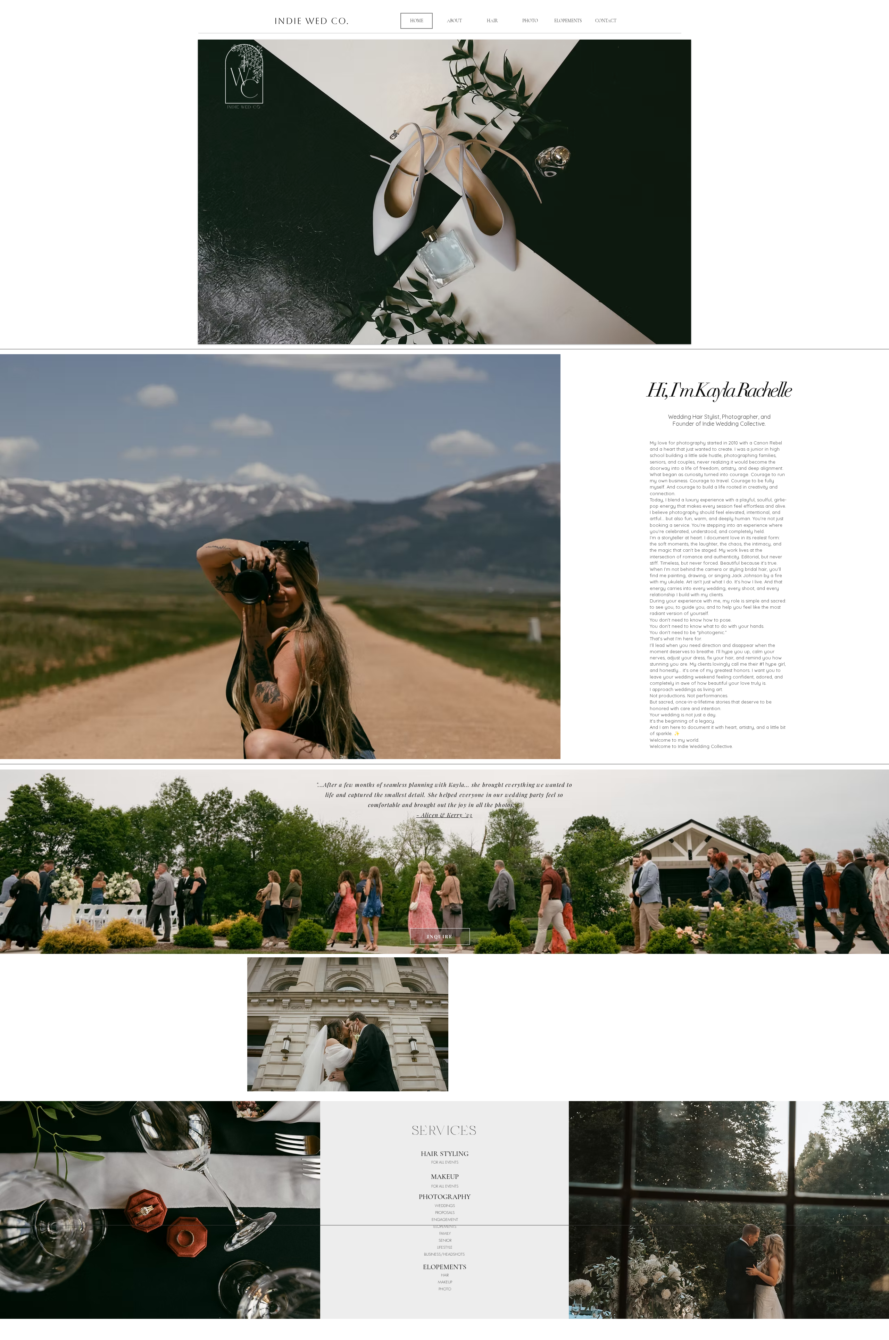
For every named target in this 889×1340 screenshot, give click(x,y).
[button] (444, 192)
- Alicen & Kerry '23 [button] (444, 814)
